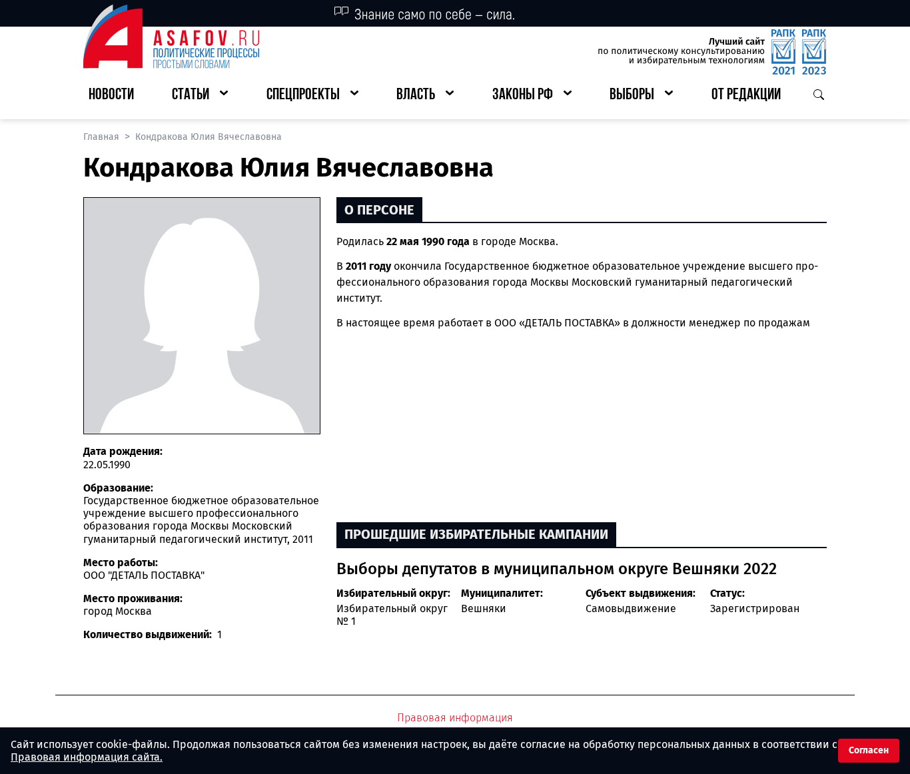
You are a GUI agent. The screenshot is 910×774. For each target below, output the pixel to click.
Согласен (869, 750)
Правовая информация (455, 717)
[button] (200, 95)
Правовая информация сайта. (87, 757)
